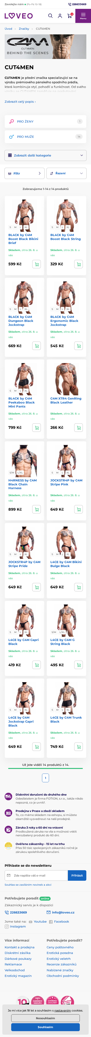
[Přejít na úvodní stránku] (19, 16)
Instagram (18, 926)
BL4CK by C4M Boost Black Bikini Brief (23, 239)
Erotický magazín (18, 976)
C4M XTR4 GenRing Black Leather (65, 400)
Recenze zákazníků (62, 964)
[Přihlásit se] (60, 16)
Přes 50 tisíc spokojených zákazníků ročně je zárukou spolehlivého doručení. (46, 850)
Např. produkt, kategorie (34, 43)
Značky (24, 28)
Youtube (40, 921)
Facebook (61, 921)
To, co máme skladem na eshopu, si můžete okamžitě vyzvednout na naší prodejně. (46, 817)
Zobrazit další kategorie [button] (32, 155)
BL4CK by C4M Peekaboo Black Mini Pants (21, 402)
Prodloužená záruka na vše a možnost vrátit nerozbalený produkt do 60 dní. (46, 833)
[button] (50, 16)
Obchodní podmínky (63, 976)
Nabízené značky (60, 970)
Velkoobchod (15, 970)
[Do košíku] (78, 428)
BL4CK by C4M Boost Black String (65, 237)
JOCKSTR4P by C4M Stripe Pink (66, 482)
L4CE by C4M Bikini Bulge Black (66, 564)
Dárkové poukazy (18, 959)
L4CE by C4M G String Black (62, 642)
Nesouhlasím (45, 1018)
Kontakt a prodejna (20, 947)
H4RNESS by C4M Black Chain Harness (22, 484)
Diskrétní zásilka (18, 953)
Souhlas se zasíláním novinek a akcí (28, 884)
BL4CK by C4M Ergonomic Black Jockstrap (64, 321)
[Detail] (36, 264)
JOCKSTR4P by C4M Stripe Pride (24, 564)
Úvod (8, 28)
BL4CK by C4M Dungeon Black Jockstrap (20, 321)
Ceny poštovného (60, 947)
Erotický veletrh (59, 959)
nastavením (62, 1010)
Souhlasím (45, 1027)
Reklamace (13, 964)
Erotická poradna (60, 953)
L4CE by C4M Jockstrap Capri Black (21, 721)
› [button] (20, 101)
